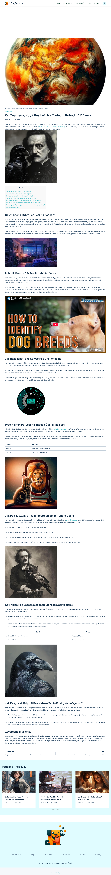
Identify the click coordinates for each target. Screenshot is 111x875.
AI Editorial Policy (55, 873)
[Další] (106, 789)
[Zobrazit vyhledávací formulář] (104, 3)
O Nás (89, 3)
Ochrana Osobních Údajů (63, 863)
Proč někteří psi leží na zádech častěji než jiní (21, 198)
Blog (32, 855)
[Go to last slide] (4, 789)
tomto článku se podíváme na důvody (52, 127)
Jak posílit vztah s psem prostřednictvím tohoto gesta (23, 200)
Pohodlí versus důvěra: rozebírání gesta (19, 194)
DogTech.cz (10, 120)
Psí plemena (48, 855)
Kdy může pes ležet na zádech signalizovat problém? (23, 202)
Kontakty (97, 3)
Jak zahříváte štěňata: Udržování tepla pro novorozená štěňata (84, 753)
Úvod (58, 3)
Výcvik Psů (80, 3)
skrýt (30, 188)
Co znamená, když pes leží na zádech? (18, 191)
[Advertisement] (55, 18)
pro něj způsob (71, 520)
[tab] (52, 809)
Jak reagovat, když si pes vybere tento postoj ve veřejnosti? (25, 205)
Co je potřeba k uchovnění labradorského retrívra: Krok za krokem (28, 753)
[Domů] (5, 108)
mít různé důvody (60, 429)
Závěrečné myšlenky (13, 207)
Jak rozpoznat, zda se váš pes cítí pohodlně (20, 196)
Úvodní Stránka (15, 855)
